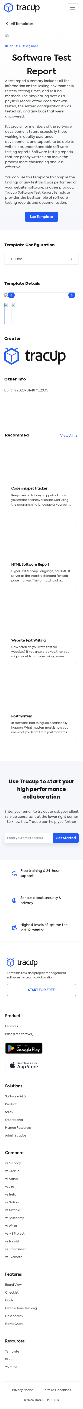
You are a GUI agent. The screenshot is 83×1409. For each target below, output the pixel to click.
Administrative (15, 1135)
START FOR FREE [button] (41, 990)
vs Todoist (12, 1241)
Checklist (12, 1292)
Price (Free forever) (19, 1034)
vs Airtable (12, 1210)
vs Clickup (12, 1171)
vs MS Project (14, 1233)
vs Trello (10, 1194)
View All (66, 436)
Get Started (66, 838)
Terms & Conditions (57, 1390)
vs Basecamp (14, 1218)
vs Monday (13, 1163)
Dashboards (14, 1316)
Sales (9, 1112)
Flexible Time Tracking (21, 1308)
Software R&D (15, 1096)
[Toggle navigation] (73, 7)
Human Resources (18, 1127)
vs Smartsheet (15, 1249)
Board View (13, 1284)
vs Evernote (13, 1257)
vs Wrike (11, 1225)
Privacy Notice (22, 1390)
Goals (9, 1300)
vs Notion (12, 1202)
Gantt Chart (14, 1324)
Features (11, 1026)
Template (12, 1351)
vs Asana (11, 1179)
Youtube (11, 1367)
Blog (8, 1359)
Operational (14, 1120)
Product (11, 1104)
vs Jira (9, 1186)
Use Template (41, 217)
